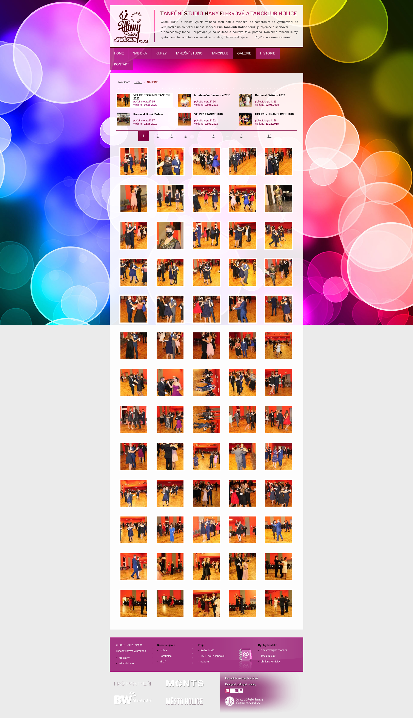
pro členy (124, 657)
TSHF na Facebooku (212, 656)
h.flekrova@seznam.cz (274, 650)
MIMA (163, 661)
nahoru (204, 661)
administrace (126, 663)
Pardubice (166, 656)
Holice (163, 650)
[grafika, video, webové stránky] (234, 691)
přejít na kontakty (270, 661)
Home (138, 82)
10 (269, 136)
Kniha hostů (207, 650)
